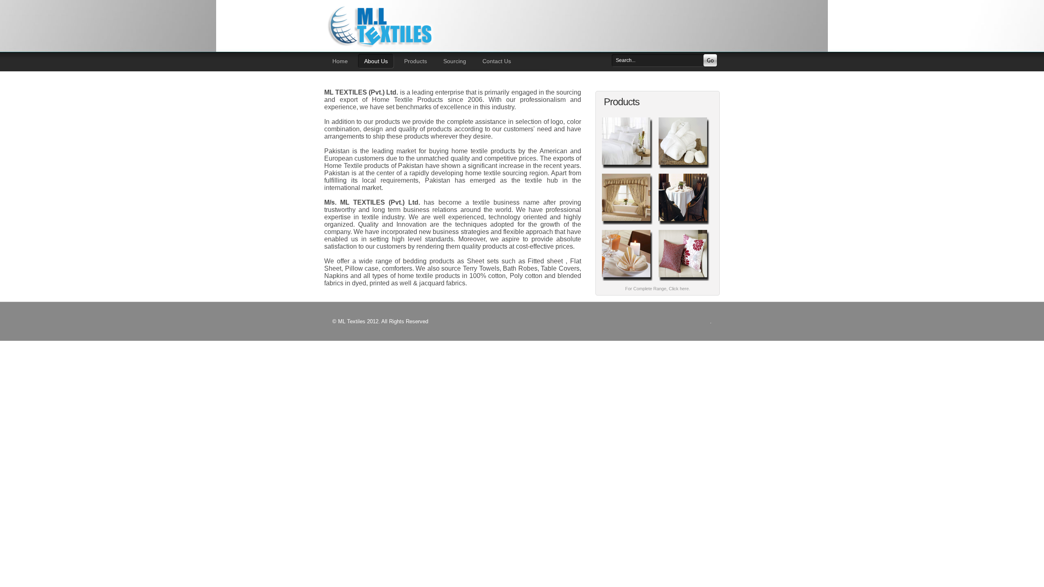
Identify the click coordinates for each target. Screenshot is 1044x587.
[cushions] (684, 281)
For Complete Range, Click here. (657, 288)
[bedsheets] (627, 169)
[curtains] (627, 225)
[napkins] (627, 281)
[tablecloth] (684, 225)
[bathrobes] (684, 169)
